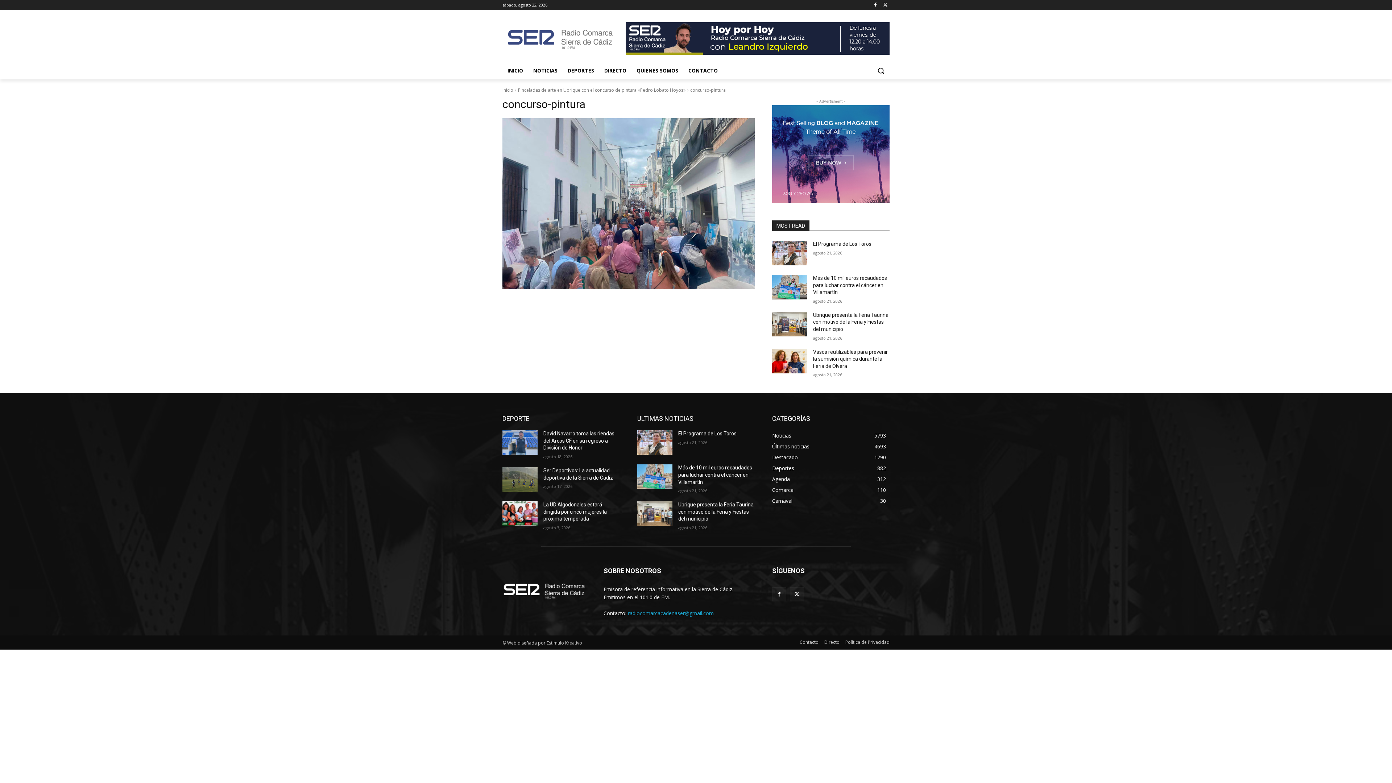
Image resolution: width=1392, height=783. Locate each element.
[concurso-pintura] (628, 203)
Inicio (507, 90)
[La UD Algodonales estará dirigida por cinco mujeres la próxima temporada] (520, 513)
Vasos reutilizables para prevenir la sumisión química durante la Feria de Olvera (850, 359)
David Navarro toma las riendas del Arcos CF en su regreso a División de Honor (578, 441)
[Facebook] (875, 5)
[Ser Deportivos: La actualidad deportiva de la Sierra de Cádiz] (520, 479)
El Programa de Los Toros (842, 244)
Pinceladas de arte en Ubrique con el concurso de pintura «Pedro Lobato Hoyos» (601, 90)
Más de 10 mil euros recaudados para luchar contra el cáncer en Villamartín (850, 285)
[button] (881, 70)
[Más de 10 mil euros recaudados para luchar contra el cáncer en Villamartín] (789, 287)
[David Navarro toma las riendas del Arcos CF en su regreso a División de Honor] (520, 442)
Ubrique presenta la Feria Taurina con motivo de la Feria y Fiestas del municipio (850, 322)
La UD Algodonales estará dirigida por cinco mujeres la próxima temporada (575, 512)
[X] (885, 5)
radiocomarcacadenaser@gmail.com (671, 613)
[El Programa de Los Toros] (789, 253)
